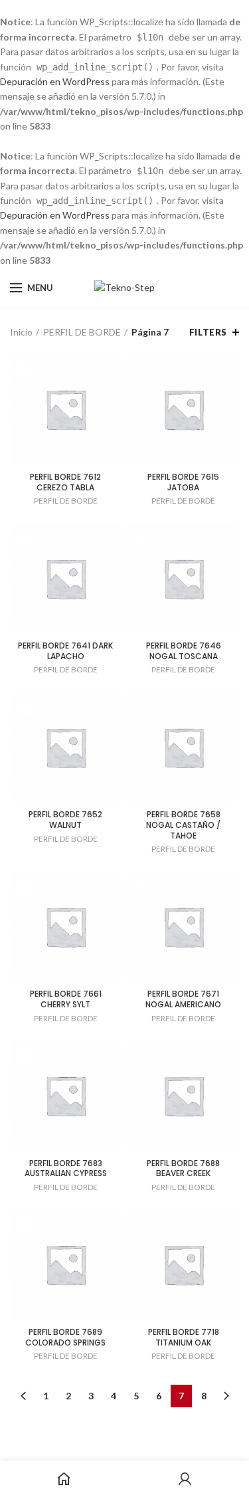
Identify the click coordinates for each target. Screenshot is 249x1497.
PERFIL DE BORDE (82, 332)
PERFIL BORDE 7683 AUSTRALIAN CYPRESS (66, 1168)
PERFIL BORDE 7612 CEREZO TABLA (65, 482)
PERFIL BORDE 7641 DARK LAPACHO (65, 651)
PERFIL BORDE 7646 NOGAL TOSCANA (183, 651)
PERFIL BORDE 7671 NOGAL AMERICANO (183, 999)
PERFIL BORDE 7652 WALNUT (65, 819)
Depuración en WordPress (55, 81)
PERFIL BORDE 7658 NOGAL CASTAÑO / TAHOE (183, 825)
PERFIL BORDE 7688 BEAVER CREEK (183, 1168)
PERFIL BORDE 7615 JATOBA (183, 482)
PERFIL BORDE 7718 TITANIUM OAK (183, 1337)
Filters (208, 332)
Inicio (21, 332)
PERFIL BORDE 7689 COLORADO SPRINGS (65, 1337)
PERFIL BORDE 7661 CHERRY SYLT (66, 999)
